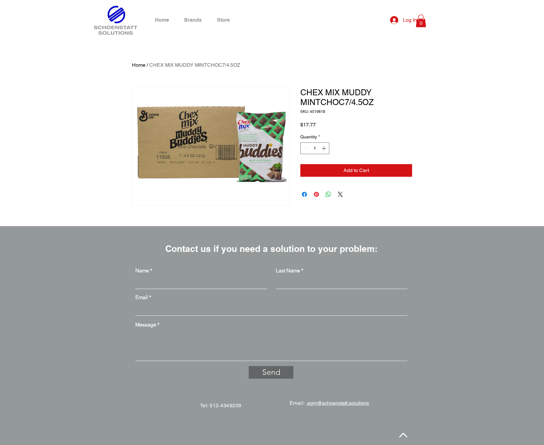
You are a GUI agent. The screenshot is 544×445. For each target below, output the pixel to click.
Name (142, 270)
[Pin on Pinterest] (316, 194)
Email (141, 297)
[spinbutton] (314, 148)
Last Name (288, 270)
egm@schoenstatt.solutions (337, 403)
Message (145, 324)
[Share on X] (340, 194)
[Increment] (324, 148)
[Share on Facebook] (304, 194)
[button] (421, 20)
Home (138, 65)
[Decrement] (305, 148)
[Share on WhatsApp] (328, 194)
